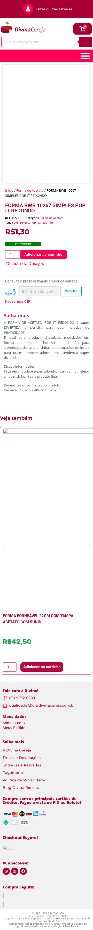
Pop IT (34, 222)
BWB (15, 222)
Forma (24, 222)
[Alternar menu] (85, 56)
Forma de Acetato (30, 190)
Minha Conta (14, 722)
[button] (24, 263)
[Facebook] (23, 871)
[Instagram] (14, 871)
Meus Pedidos (15, 727)
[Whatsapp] (6, 871)
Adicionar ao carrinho (43, 254)
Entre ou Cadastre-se (54, 9)
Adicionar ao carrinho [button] (41, 667)
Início (9, 190)
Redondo (46, 222)
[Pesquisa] (85, 42)
